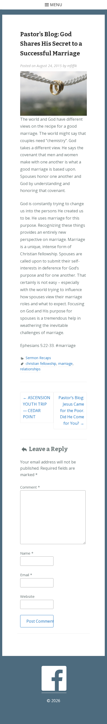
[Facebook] (54, 689)
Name (26, 553)
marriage (65, 363)
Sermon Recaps (38, 357)
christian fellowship (41, 363)
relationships (30, 369)
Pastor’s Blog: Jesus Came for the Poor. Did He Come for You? (71, 410)
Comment (30, 487)
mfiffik (72, 65)
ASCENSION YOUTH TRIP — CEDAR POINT (36, 407)
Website (27, 596)
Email (26, 574)
